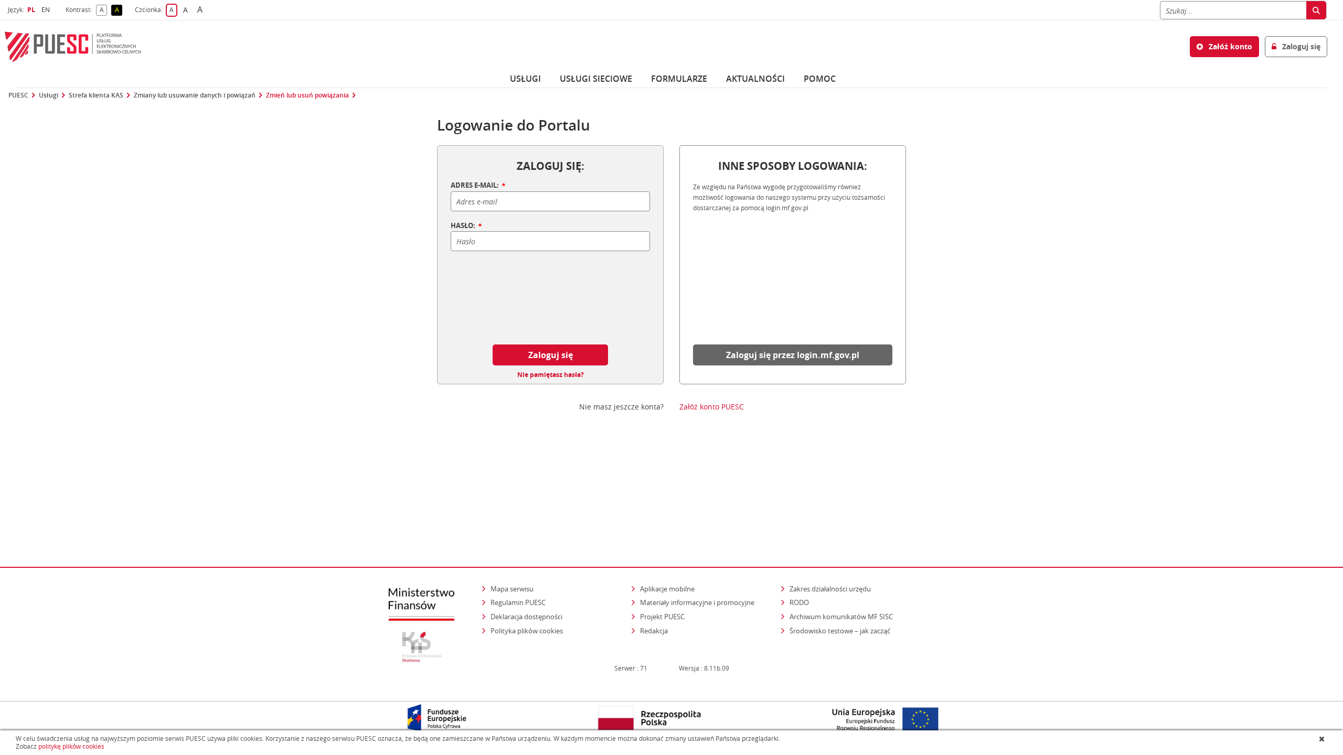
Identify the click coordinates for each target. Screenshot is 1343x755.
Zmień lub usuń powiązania (307, 95)
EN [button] (47, 10)
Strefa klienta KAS (96, 95)
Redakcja (654, 630)
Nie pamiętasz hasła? (550, 375)
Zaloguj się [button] (1300, 46)
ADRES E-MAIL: (475, 185)
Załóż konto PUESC (711, 407)
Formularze (679, 78)
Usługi (525, 78)
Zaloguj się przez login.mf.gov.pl (792, 355)
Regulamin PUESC (518, 602)
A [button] (103, 10)
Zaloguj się (550, 355)
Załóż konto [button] (1229, 46)
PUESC (18, 95)
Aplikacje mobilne (667, 589)
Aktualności (755, 78)
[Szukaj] (1316, 10)
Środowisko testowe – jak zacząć (841, 630)
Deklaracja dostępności (526, 616)
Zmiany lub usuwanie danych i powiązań (194, 95)
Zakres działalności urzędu (831, 589)
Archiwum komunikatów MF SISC (841, 616)
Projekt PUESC (662, 616)
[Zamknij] (1322, 738)
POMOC (820, 78)
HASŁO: (464, 226)
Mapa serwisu (512, 589)
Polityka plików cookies (527, 630)
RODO (799, 602)
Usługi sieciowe (596, 78)
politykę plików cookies (71, 746)
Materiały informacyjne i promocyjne (697, 602)
